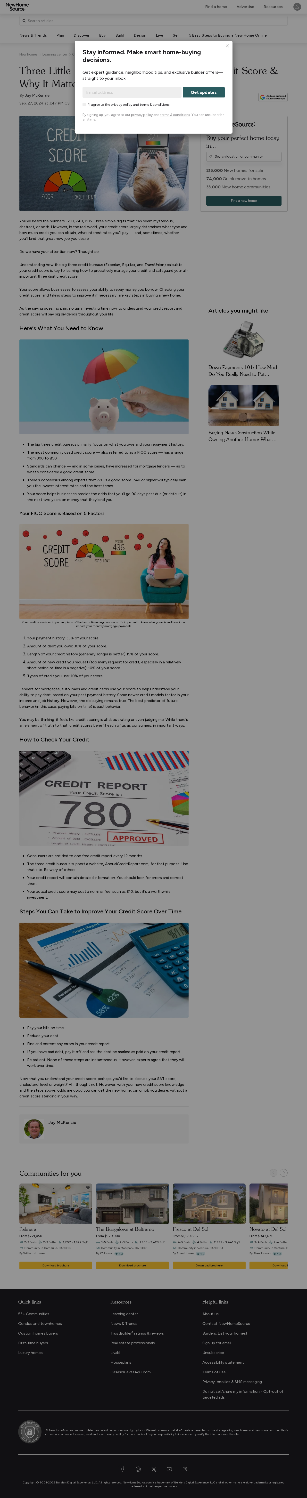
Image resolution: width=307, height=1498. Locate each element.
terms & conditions (175, 115)
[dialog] (153, 87)
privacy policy (142, 115)
